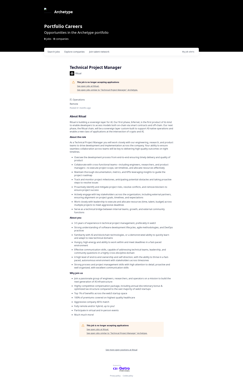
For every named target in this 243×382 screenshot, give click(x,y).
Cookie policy (128, 376)
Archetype (63, 11)
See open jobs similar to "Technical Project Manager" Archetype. (107, 90)
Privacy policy (115, 376)
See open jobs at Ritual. (88, 86)
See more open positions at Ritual (121, 349)
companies (74, 51)
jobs (54, 51)
